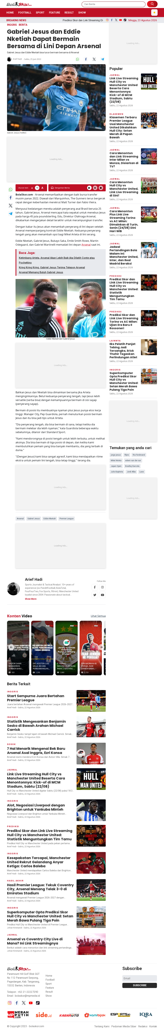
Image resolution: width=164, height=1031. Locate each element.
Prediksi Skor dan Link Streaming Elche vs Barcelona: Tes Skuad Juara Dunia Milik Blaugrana (75, 20)
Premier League (67, 519)
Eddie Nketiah (50, 519)
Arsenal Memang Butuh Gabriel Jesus (41, 272)
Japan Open (116, 466)
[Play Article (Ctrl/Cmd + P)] (89, 188)
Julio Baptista (117, 472)
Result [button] (49, 991)
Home (10, 12)
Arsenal (86, 244)
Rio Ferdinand (139, 455)
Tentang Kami (101, 1026)
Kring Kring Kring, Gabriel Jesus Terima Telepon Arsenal (52, 267)
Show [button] (48, 995)
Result (69, 12)
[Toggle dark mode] (154, 12)
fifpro (127, 455)
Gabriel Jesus (34, 519)
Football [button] (50, 979)
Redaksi (142, 1026)
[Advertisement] (56, 159)
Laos (141, 472)
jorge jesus (116, 455)
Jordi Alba (131, 472)
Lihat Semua (98, 616)
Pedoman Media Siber (123, 1026)
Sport (40, 12)
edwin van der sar (133, 460)
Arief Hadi (17, 59)
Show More (31, 598)
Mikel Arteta (116, 460)
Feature (54, 12)
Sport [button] (48, 983)
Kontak (153, 1026)
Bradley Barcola (132, 466)
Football (24, 12)
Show (82, 12)
